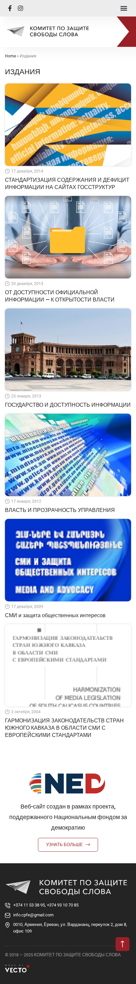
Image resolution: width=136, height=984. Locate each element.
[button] (123, 8)
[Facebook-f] (10, 8)
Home (10, 56)
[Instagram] (20, 8)
